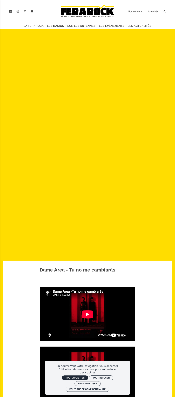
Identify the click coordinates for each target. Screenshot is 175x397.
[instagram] (17, 11)
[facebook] (10, 11)
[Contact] (32, 11)
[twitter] (24, 11)
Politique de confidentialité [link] (87, 389)
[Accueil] (87, 11)
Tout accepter (75, 377)
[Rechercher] (164, 11)
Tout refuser (101, 377)
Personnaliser (87, 383)
